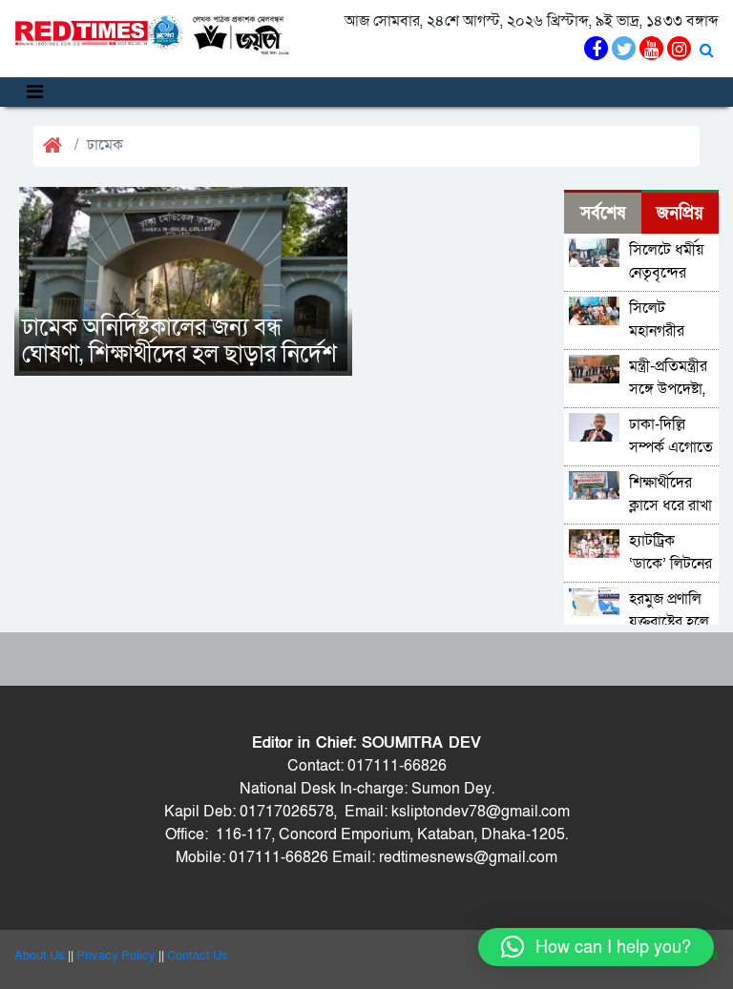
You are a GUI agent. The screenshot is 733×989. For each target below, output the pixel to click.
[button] (596, 947)
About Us (39, 955)
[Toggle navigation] (34, 92)
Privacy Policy (116, 955)
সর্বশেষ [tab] (602, 213)
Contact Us (197, 955)
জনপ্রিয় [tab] (680, 213)
